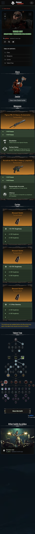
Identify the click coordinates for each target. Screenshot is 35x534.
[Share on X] (9, 41)
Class (8, 53)
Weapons (9, 56)
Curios (9, 60)
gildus (7, 38)
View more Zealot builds (17, 100)
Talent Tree (10, 63)
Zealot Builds (7, 8)
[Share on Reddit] (13, 41)
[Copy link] (5, 41)
